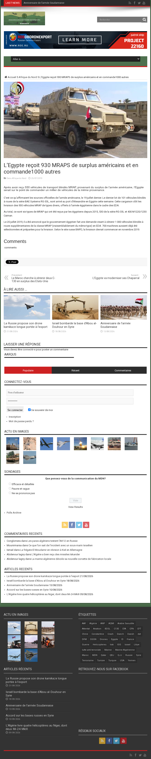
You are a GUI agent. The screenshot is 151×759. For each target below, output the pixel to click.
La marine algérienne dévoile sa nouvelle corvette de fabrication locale (71, 558)
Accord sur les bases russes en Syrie (28, 589)
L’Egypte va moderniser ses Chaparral (116, 277)
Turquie (112, 660)
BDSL (107, 628)
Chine (85, 634)
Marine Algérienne (125, 650)
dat (139, 634)
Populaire (28, 370)
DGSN (93, 639)
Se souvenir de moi (42, 410)
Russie (129, 655)
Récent (75, 370)
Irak (112, 644)
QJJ (120, 655)
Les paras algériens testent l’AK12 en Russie (52, 540)
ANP (102, 623)
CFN (132, 628)
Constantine (98, 634)
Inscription (15, 416)
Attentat (86, 628)
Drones (104, 639)
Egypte (114, 639)
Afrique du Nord (28, 77)
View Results (75, 506)
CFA (124, 628)
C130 (116, 628)
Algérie (93, 623)
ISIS (119, 644)
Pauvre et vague (20, 488)
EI (122, 639)
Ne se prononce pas (23, 493)
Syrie (138, 655)
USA (122, 660)
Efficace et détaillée (23, 484)
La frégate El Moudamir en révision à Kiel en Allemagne (51, 549)
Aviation (97, 628)
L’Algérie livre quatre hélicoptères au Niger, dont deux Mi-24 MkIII (43, 594)
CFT (139, 628)
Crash (110, 634)
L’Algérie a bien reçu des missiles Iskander (56, 554)
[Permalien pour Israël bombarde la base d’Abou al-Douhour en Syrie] (75, 318)
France (130, 639)
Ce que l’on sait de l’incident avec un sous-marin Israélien (61, 545)
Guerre (85, 644)
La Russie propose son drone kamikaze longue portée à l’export (25, 325)
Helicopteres (99, 644)
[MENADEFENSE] (24, 22)
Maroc (85, 655)
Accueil (12, 77)
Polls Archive (14, 512)
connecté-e (29, 349)
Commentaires (123, 370)
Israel (127, 644)
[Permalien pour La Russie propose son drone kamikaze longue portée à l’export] (27, 318)
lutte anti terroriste (91, 650)
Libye (136, 644)
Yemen (131, 660)
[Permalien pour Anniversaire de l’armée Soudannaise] (123, 318)
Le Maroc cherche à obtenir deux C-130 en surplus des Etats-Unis (33, 278)
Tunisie (101, 660)
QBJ (112, 655)
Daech (120, 634)
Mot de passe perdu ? (21, 421)
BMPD (79, 229)
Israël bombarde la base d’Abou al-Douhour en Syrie (36, 580)
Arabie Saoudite (126, 623)
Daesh (130, 634)
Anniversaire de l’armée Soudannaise (44, 3)
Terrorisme (88, 660)
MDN (94, 655)
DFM (84, 639)
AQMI (111, 623)
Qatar (103, 655)
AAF (84, 623)
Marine (108, 650)
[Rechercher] (144, 20)
